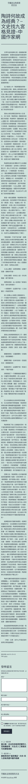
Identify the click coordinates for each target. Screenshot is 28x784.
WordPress (10, 777)
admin (5, 656)
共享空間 (15, 225)
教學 (16, 405)
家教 (2, 457)
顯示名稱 (4, 695)
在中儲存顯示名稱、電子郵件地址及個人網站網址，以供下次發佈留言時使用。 (15, 724)
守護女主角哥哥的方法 (10, 774)
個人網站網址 (5, 714)
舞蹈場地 (9, 188)
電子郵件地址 (5, 705)
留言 (3, 677)
